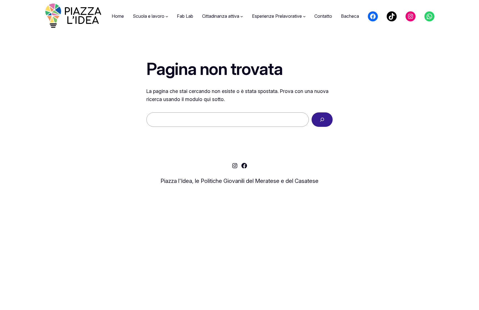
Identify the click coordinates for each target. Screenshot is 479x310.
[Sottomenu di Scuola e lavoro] (166, 16)
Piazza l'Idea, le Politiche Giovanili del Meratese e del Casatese (239, 181)
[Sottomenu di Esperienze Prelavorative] (304, 16)
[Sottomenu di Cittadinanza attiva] (241, 16)
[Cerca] (322, 119)
